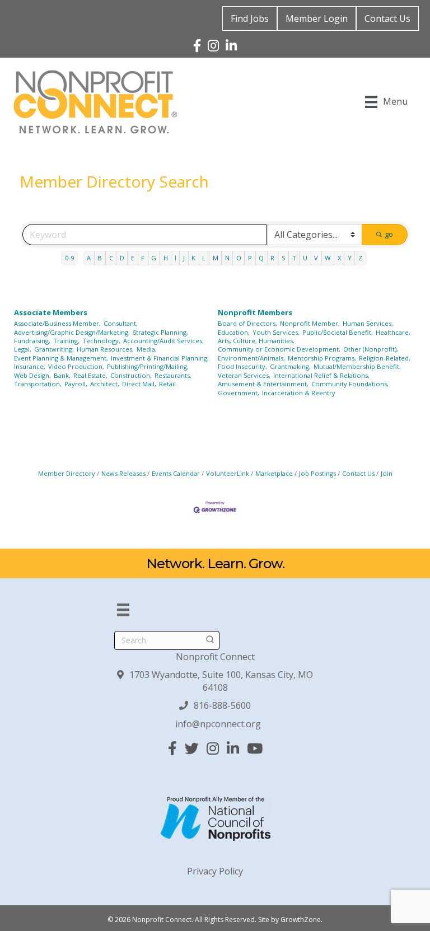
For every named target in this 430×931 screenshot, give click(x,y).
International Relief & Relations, (321, 375)
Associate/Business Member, (57, 323)
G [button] (153, 258)
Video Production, (76, 366)
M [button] (215, 258)
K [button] (193, 258)
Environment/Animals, (251, 358)
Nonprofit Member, (310, 323)
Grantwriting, (54, 349)
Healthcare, (393, 332)
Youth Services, (276, 332)
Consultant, (121, 323)
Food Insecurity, (242, 366)
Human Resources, (105, 349)
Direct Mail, (139, 384)
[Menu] (123, 609)
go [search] (389, 234)
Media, (147, 349)
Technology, (101, 340)
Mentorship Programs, (322, 358)
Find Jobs (250, 18)
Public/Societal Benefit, (337, 332)
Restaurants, (173, 375)
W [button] (327, 258)
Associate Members (50, 312)
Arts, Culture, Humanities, (256, 340)
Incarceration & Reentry (298, 393)
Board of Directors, (247, 323)
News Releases (123, 473)
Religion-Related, (384, 358)
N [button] (227, 258)
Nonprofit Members (255, 312)
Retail (167, 384)
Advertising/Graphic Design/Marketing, (72, 332)
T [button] (294, 258)
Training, (66, 340)
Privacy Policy (215, 871)
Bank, (62, 375)
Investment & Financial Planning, (160, 358)
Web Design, (32, 375)
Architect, (104, 384)
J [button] (184, 258)
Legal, (22, 349)
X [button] (339, 258)
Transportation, (38, 384)
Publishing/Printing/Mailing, (148, 366)
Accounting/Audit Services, (163, 340)
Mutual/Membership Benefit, (357, 366)
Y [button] (350, 258)
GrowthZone (301, 919)
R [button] (272, 258)
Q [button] (261, 258)
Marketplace (274, 473)
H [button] (165, 258)
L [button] (203, 258)
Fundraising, (32, 340)
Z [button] (360, 258)
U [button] (305, 258)
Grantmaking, (290, 366)
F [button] (142, 258)
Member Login (317, 18)
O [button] (238, 258)
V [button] (316, 258)
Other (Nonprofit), (370, 349)
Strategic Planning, (160, 332)
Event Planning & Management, (61, 358)
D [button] (122, 258)
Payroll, (75, 384)
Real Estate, (90, 375)
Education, (234, 332)
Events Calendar (176, 473)
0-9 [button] (69, 258)
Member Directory (66, 473)
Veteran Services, (244, 375)
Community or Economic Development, (279, 349)
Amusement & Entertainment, (263, 384)
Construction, (131, 375)
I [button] (175, 258)
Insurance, (29, 366)
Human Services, (368, 323)
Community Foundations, (350, 384)
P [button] (250, 258)
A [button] (89, 258)
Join (386, 473)
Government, (238, 393)
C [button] (111, 258)
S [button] (284, 258)
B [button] (99, 258)
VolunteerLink (227, 473)
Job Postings (317, 473)
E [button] (132, 258)
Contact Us (387, 18)
